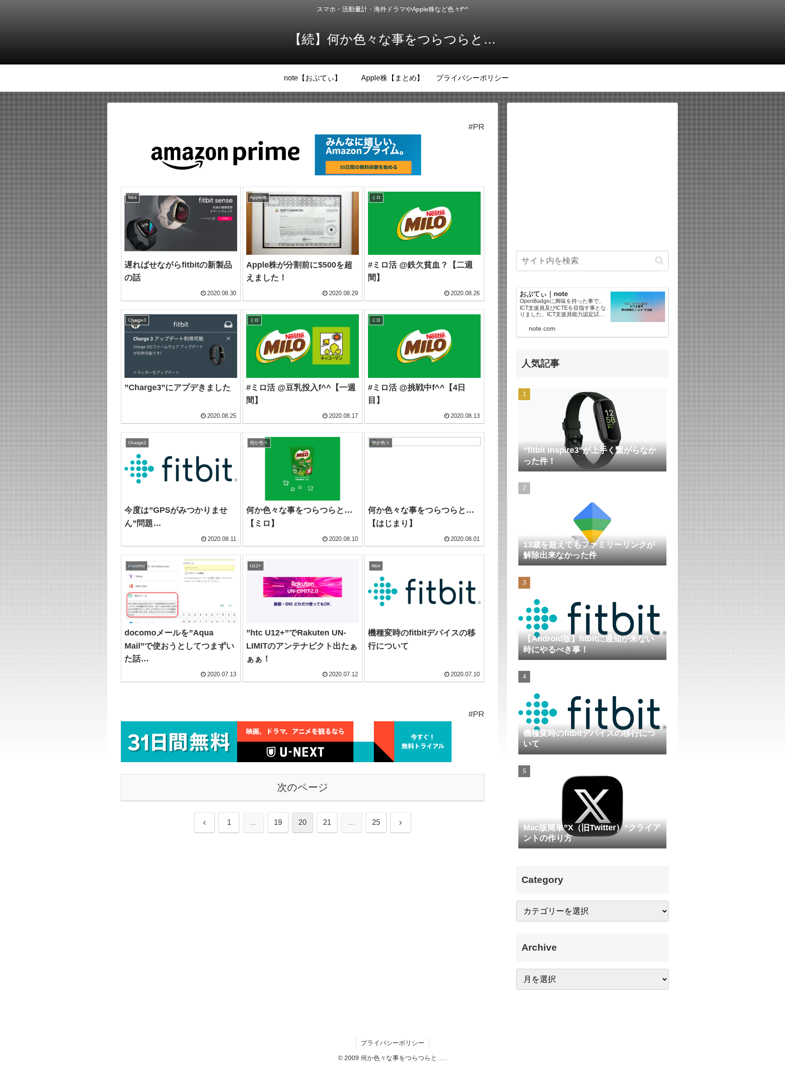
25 (376, 822)
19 (278, 822)
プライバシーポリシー (392, 1042)
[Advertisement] (592, 175)
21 (327, 822)
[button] (659, 260)
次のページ (302, 787)
